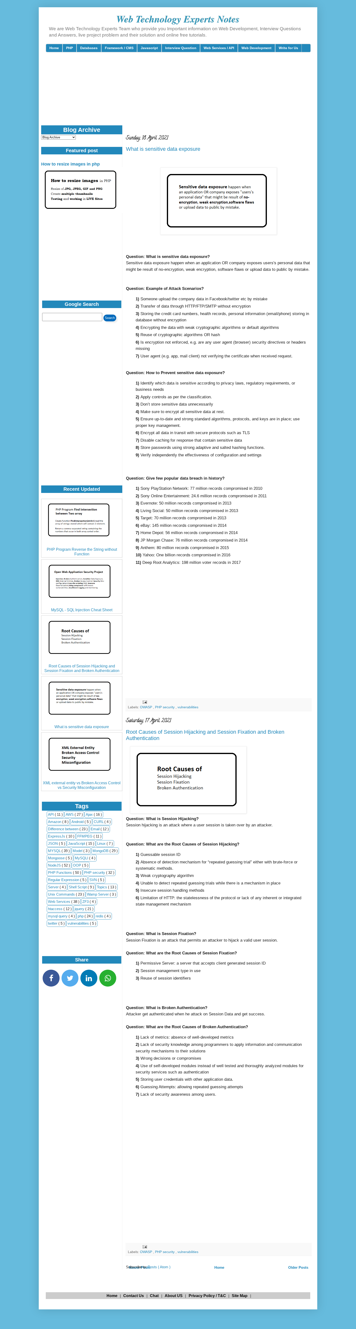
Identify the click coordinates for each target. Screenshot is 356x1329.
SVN (93, 880)
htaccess (55, 909)
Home (54, 48)
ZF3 (86, 901)
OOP (77, 865)
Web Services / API (219, 48)
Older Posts (298, 1267)
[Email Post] (144, 702)
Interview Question (180, 48)
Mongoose (57, 858)
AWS (70, 814)
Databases (89, 48)
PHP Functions (60, 872)
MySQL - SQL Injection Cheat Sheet (81, 610)
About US (174, 1296)
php (81, 916)
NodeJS (55, 865)
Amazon (55, 822)
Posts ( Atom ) (159, 1267)
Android (78, 822)
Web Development (256, 48)
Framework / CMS (119, 48)
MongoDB (101, 851)
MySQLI (82, 858)
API (51, 814)
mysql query (58, 916)
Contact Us (133, 1296)
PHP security (165, 707)
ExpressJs (57, 836)
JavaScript (77, 843)
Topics (102, 887)
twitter (53, 923)
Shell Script (78, 887)
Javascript (149, 48)
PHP (69, 48)
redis (100, 916)
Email (96, 829)
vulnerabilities (188, 707)
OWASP (146, 707)
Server (54, 887)
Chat (154, 1296)
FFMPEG (85, 836)
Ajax (90, 814)
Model (78, 851)
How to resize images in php (70, 164)
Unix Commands (62, 894)
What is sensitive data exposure (163, 149)
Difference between (63, 829)
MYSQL (55, 851)
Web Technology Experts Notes (178, 19)
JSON (53, 843)
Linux (102, 843)
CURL (99, 822)
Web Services (59, 901)
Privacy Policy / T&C (207, 1296)
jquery (80, 909)
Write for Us (288, 48)
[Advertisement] (163, 93)
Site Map (240, 1296)
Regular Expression (64, 880)
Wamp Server (98, 894)
